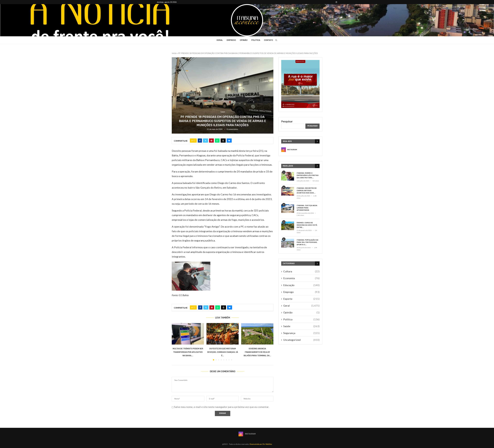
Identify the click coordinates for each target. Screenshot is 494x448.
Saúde (301, 326)
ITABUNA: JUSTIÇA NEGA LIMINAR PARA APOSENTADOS (307, 208)
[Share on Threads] (223, 140)
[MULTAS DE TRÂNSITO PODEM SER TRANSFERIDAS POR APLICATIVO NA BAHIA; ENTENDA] (188, 334)
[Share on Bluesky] (229, 140)
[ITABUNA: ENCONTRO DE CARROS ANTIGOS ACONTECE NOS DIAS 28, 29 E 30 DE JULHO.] (287, 191)
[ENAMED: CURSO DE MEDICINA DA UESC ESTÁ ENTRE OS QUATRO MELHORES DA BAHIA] (287, 226)
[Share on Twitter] (205, 140)
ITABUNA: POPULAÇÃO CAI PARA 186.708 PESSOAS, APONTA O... (307, 242)
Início (174, 53)
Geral (220, 40)
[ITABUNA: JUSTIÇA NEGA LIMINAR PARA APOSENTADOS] (287, 208)
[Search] (276, 40)
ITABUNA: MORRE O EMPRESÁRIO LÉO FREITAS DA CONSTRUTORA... (308, 175)
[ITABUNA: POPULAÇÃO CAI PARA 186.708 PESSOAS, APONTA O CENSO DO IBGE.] (287, 243)
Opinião (244, 40)
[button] (175, 342)
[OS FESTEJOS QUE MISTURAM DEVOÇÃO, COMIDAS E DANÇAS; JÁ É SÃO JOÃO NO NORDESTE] (222, 334)
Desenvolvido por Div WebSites (261, 444)
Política (255, 40)
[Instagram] (336, 2)
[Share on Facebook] (200, 140)
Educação (301, 285)
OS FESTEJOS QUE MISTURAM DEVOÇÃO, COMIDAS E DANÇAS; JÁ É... (222, 352)
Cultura (301, 271)
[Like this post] (194, 140)
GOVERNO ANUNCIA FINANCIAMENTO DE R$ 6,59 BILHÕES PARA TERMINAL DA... (257, 352)
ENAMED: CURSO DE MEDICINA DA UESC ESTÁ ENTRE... (307, 225)
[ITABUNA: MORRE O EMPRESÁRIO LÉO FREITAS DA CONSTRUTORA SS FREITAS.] (287, 176)
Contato (268, 40)
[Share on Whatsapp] (217, 140)
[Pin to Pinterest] (211, 140)
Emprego (231, 40)
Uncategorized (301, 339)
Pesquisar (287, 121)
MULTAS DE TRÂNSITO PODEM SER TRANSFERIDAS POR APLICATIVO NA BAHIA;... (188, 352)
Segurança (301, 332)
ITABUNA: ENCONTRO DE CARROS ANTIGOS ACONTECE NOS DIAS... (307, 190)
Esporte (301, 298)
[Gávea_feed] (300, 61)
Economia (301, 278)
